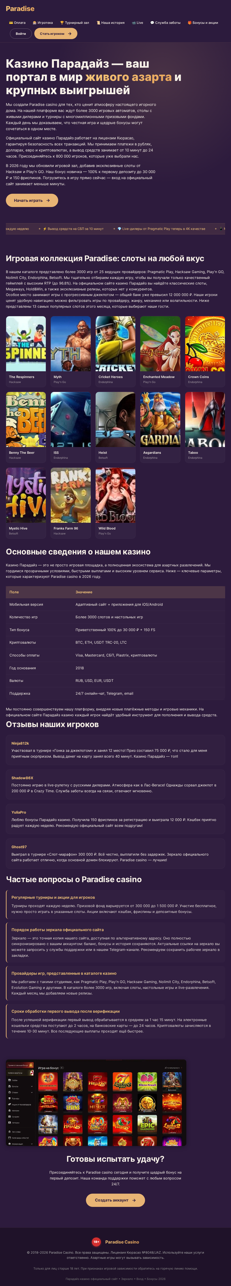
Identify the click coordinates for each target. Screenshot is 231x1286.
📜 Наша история (110, 22)
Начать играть (28, 200)
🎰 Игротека (43, 22)
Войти (21, 34)
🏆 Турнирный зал (74, 22)
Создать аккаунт (112, 1200)
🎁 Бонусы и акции (203, 22)
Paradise (20, 8)
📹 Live (137, 22)
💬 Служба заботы (165, 22)
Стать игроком (52, 34)
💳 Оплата (17, 22)
